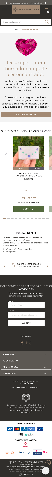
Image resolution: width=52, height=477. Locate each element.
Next (46, 3)
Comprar (28, 208)
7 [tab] (28, 218)
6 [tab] (24, 218)
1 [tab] (4, 218)
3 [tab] (12, 218)
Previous (6, 3)
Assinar (26, 322)
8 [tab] (32, 218)
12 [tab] (47, 218)
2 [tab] (8, 218)
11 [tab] (43, 218)
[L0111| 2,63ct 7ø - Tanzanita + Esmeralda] (28, 151)
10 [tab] (39, 218)
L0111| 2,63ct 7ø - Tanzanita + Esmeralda (28, 174)
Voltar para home (26, 114)
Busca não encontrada (30, 30)
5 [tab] (20, 218)
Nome (10, 301)
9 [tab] (36, 218)
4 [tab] (16, 218)
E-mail (11, 310)
